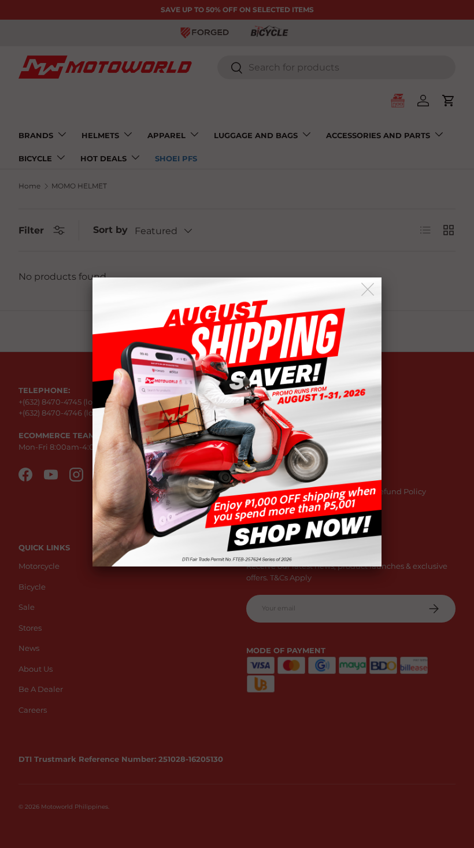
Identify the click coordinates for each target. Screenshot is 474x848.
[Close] (368, 289)
